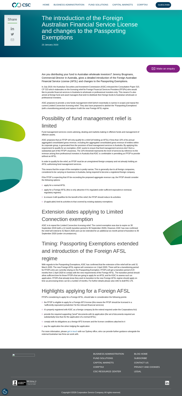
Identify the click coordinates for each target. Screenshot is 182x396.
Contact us (141, 362)
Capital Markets (122, 4)
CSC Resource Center (107, 371)
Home (46, 4)
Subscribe (140, 358)
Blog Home (141, 354)
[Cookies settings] (5, 392)
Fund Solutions (98, 4)
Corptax (142, 4)
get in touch (72, 331)
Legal (137, 371)
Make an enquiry (165, 68)
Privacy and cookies (147, 367)
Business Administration (69, 4)
